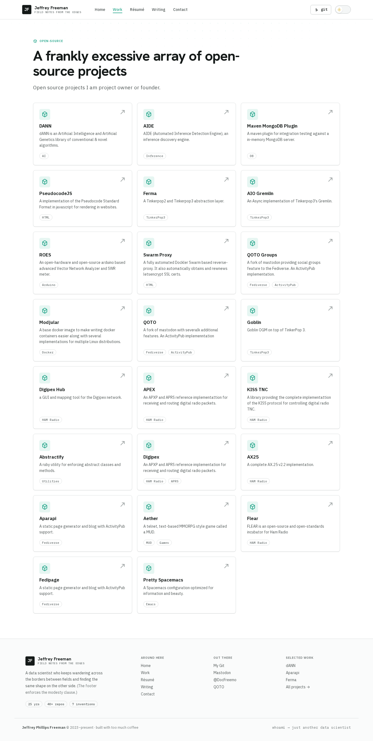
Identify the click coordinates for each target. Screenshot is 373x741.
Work (117, 9)
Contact (180, 9)
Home (100, 9)
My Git (219, 666)
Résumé (137, 9)
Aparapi (292, 673)
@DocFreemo (225, 680)
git (320, 10)
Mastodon (222, 673)
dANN (290, 666)
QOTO (219, 687)
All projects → (298, 687)
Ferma (291, 680)
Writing (158, 9)
